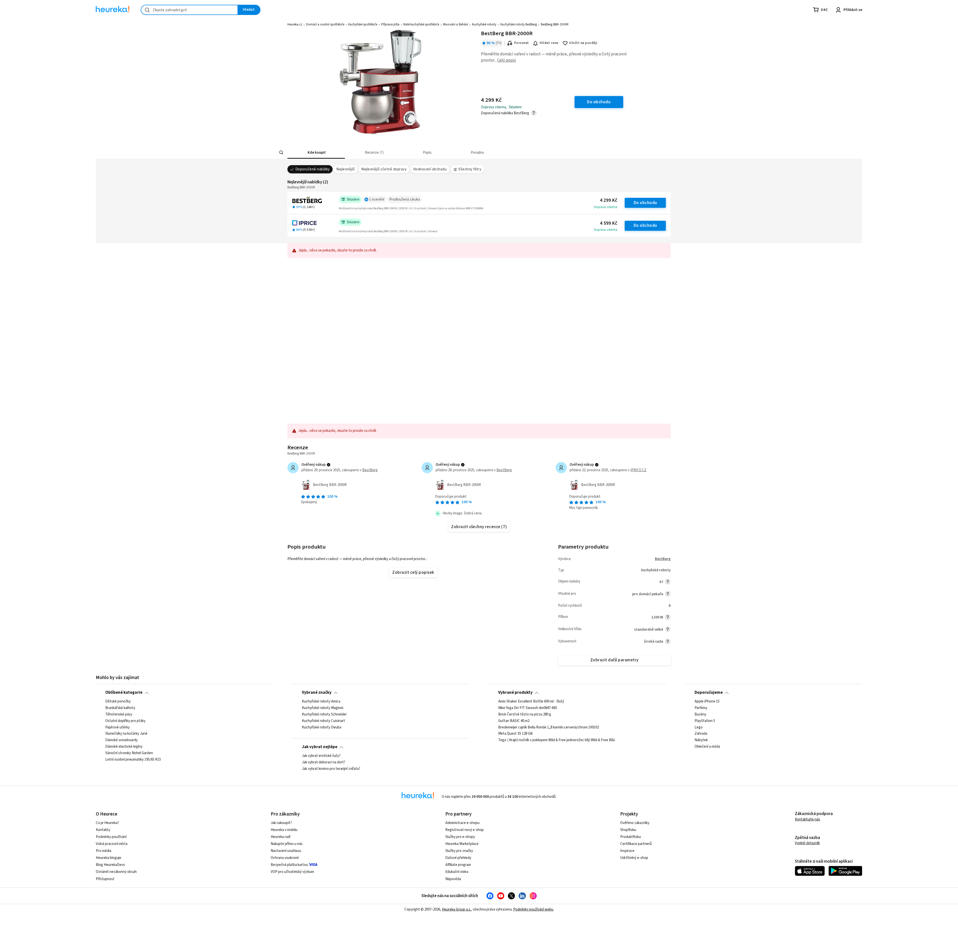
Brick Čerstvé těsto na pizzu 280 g (524, 714)
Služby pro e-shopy (460, 836)
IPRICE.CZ (638, 470)
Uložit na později (583, 43)
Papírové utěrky (117, 727)
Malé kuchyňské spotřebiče (421, 24)
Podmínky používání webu (533, 909)
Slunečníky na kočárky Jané (126, 733)
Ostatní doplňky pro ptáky (125, 720)
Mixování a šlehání (455, 24)
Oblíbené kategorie (123, 693)
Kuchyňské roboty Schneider (324, 714)
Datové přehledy (458, 857)
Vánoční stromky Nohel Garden (129, 753)
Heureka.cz (294, 24)
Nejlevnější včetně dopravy (383, 169)
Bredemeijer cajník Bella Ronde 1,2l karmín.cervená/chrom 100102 (548, 727)
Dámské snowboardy (121, 740)
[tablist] (449, 152)
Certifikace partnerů (636, 843)
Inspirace (627, 850)
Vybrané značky (317, 693)
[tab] (316, 152)
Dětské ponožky (118, 701)
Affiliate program (458, 864)
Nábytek (701, 740)
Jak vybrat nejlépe (319, 747)
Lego (699, 727)
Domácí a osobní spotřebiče (325, 24)
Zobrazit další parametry (614, 660)
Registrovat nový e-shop (464, 829)
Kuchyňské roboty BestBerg (518, 24)
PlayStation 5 (705, 720)
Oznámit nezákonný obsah (116, 871)
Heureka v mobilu (284, 829)
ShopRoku (628, 829)
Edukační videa (456, 871)
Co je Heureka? (107, 822)
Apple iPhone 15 (707, 701)
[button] (316, 152)
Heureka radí (280, 836)
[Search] (281, 152)
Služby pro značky (459, 850)
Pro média (103, 850)
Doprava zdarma (605, 207)
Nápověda (453, 879)
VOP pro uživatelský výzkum (292, 871)
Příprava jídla (390, 24)
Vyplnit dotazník (807, 843)
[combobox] (189, 10)
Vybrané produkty (515, 693)
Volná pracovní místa (111, 843)
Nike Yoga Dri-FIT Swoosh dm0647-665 (527, 707)
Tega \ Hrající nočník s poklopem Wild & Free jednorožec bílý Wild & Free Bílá (556, 740)
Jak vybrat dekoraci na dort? (323, 762)
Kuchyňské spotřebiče (362, 24)
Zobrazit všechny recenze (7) (479, 527)
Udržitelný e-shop (634, 857)
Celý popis (506, 60)
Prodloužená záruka (404, 199)
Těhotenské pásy (118, 714)
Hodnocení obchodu (430, 169)
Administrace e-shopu (462, 822)
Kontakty (103, 829)
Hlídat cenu (549, 43)
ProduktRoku (630, 836)
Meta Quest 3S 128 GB (515, 733)
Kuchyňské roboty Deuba (321, 727)
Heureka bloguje (108, 857)
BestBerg (370, 470)
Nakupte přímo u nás (287, 843)
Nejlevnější (345, 169)
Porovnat (521, 43)
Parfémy (701, 707)
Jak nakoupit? (281, 822)
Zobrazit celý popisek (413, 573)
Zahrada (701, 733)
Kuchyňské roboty (484, 24)
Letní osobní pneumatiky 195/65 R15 (133, 759)
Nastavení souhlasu (286, 850)
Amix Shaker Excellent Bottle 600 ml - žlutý (531, 701)
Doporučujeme (709, 693)
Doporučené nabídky (312, 169)
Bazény (700, 714)
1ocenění (376, 199)
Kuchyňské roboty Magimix (323, 707)
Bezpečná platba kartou (289, 864)
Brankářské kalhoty (120, 707)
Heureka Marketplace (462, 843)
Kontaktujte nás (807, 819)
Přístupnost (105, 879)
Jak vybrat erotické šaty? (321, 755)
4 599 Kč (608, 223)
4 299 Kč (608, 200)
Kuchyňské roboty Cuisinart (323, 720)
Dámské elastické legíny (123, 746)
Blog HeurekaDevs (110, 864)
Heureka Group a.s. (456, 909)
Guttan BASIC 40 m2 (513, 720)
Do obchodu (645, 203)
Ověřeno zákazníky (634, 822)
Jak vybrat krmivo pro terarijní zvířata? (331, 768)
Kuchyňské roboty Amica (321, 701)
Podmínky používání (111, 836)
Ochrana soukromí (285, 857)
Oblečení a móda (707, 746)
